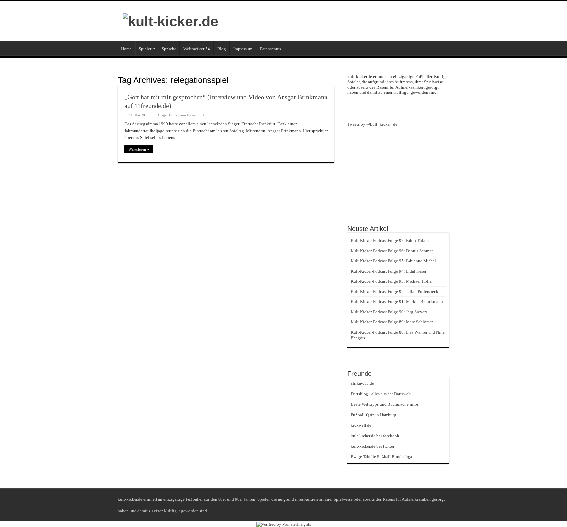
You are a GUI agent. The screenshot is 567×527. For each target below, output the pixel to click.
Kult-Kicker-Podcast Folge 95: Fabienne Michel (393, 260)
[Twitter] (410, 107)
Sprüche (169, 48)
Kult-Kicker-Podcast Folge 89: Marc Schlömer (392, 321)
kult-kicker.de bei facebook (375, 435)
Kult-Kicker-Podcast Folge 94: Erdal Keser (388, 271)
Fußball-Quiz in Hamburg (373, 414)
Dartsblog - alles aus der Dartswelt (381, 393)
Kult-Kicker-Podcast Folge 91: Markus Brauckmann (397, 301)
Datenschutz (271, 48)
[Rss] (386, 107)
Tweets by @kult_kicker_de (372, 124)
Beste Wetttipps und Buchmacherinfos (385, 404)
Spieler (145, 48)
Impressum (242, 48)
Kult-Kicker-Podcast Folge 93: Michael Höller (392, 281)
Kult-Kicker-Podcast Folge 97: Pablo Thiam (390, 240)
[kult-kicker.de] (170, 20)
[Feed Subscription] (332, 79)
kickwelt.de (361, 425)
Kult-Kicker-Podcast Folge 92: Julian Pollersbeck (394, 291)
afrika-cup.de (362, 383)
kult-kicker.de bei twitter (372, 446)
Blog (221, 48)
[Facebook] (398, 107)
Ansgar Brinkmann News (176, 115)
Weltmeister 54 (196, 48)
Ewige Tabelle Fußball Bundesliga (381, 456)
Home (126, 48)
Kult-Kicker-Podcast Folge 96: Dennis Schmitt (392, 250)
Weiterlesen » (138, 149)
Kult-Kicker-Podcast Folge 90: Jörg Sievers (389, 311)
